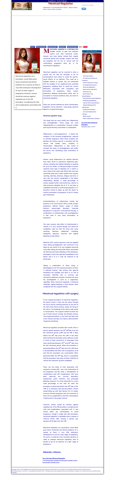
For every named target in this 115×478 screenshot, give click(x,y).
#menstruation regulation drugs (51, 462)
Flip (81, 47)
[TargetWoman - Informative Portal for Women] (26, 6)
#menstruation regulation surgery (68, 460)
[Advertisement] (57, 31)
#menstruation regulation (52, 460)
